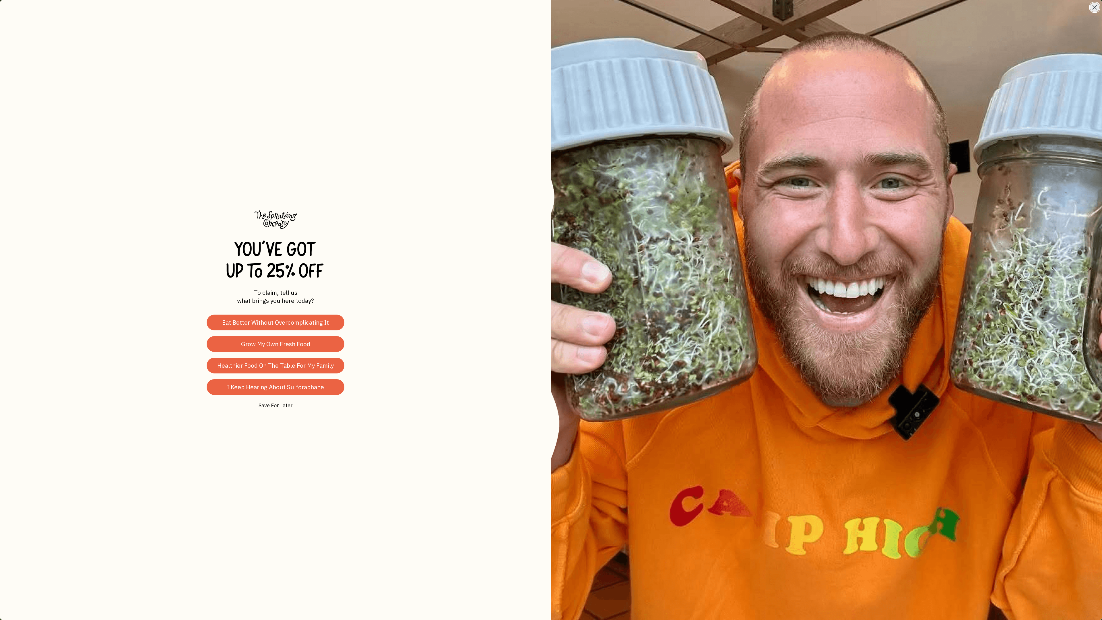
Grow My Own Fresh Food (275, 344)
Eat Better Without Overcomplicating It (275, 322)
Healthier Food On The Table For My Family (275, 365)
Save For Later (276, 405)
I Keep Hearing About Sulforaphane (275, 387)
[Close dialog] (1095, 7)
